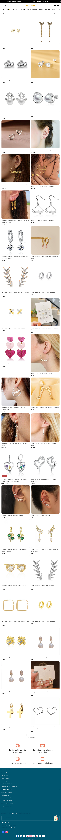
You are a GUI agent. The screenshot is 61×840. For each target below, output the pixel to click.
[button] (2, 5)
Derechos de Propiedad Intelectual (9, 786)
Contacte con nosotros (6, 792)
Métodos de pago (5, 778)
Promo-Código (4, 773)
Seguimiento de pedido (6, 800)
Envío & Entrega (5, 795)
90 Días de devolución (6, 798)
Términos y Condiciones (6, 783)
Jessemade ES (31, 839)
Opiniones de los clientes (6, 809)
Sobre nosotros (4, 775)
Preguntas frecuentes (6, 806)
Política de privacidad (6, 781)
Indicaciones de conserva (7, 803)
